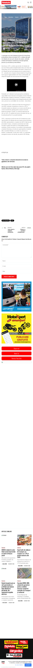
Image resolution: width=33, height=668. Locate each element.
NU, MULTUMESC (19, 665)
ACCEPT (28, 665)
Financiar (17, 17)
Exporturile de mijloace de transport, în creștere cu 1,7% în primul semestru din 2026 (23, 553)
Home (6, 17)
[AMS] (23, 642)
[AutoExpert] (11, 642)
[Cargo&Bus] (16, 651)
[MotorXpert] (22, 647)
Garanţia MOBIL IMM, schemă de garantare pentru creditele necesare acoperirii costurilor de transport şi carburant (24, 587)
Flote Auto (5, 602)
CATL (12, 220)
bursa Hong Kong (6, 220)
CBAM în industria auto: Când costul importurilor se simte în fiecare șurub (9, 553)
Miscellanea (11, 17)
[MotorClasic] (14, 655)
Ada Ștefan (8, 48)
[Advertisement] (16, 200)
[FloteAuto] (9, 647)
